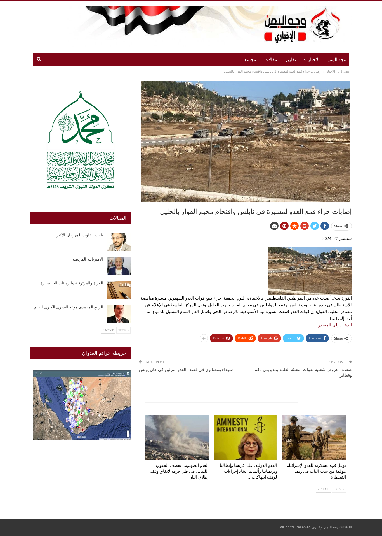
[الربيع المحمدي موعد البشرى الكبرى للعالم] (119, 314)
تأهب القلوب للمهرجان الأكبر (79, 235)
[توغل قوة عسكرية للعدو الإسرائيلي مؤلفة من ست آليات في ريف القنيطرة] (314, 437)
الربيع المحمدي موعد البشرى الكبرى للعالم (68, 307)
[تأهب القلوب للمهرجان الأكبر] (119, 242)
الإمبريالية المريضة (88, 259)
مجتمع (250, 59)
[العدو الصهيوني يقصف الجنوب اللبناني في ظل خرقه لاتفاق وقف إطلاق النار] (177, 437)
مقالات (270, 59)
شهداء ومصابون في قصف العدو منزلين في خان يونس (186, 369)
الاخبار (313, 59)
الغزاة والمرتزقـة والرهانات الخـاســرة (72, 283)
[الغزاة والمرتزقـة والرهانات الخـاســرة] (119, 290)
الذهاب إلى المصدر (335, 325)
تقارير (290, 59)
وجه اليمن (336, 59)
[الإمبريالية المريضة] (119, 266)
